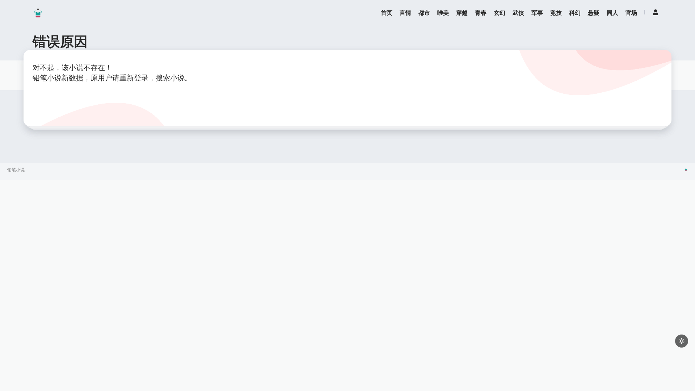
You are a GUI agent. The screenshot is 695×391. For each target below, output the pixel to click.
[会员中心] (655, 12)
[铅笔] (38, 12)
